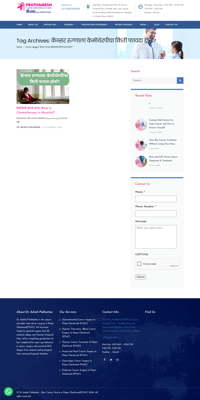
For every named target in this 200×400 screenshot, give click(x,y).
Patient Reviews (123, 25)
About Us (33, 25)
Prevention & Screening (94, 25)
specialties (50, 25)
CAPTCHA (141, 254)
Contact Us (171, 25)
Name (140, 192)
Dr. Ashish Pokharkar (28, 127)
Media (143, 25)
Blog (156, 25)
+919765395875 (109, 338)
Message (140, 221)
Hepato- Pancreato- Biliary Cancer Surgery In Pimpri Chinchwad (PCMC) (79, 333)
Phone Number (145, 206)
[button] (8, 391)
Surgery (68, 25)
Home (19, 25)
